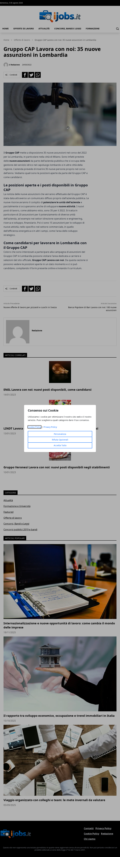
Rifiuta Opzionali (60, 439)
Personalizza (60, 434)
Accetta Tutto (60, 445)
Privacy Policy (50, 427)
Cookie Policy (34, 427)
